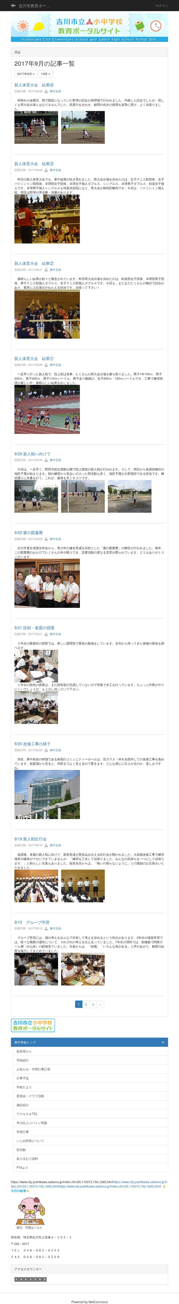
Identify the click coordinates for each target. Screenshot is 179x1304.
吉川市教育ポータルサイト (37, 5)
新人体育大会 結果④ (34, 84)
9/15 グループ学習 (32, 922)
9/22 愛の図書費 (28, 532)
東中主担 (55, 91)
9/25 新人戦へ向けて (32, 453)
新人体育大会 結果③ (34, 163)
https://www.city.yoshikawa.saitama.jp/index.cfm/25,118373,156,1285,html (109, 1186)
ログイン (162, 5)
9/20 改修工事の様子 (32, 743)
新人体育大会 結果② (34, 263)
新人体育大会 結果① (34, 358)
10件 (44, 74)
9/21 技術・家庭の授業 (34, 627)
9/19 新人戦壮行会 (30, 838)
